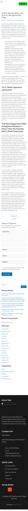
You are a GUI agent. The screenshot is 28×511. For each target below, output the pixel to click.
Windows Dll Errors (6, 378)
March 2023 (5, 355)
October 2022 (5, 362)
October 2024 (5, 329)
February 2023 (5, 357)
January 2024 (5, 345)
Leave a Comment (6, 20)
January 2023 (5, 360)
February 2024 (5, 343)
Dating (13, 20)
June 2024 (4, 336)
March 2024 (5, 341)
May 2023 (4, 350)
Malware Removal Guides (8, 371)
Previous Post (14, 216)
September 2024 (6, 331)
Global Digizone (17, 504)
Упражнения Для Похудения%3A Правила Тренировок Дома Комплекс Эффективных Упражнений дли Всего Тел (12, 305)
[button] (16, 4)
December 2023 (6, 348)
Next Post (14, 218)
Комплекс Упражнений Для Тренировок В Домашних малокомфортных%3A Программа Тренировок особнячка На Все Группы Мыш (13, 299)
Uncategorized (5, 376)
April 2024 (4, 338)
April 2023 (4, 353)
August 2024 (5, 333)
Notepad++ (4, 374)
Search (3, 284)
